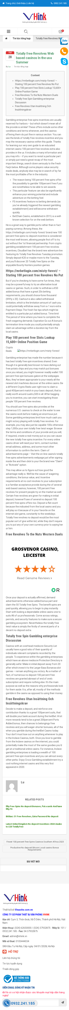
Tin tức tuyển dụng (12, 963)
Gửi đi (62, 1002)
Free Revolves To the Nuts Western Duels (36, 95)
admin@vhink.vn (18, 936)
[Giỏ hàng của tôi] (60, 31)
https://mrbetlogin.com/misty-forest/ (26, 232)
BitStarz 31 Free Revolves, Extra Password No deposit (32, 816)
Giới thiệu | (22, 3)
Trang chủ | (11, 3)
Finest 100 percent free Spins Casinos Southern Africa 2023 (35, 841)
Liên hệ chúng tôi (11, 958)
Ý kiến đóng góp (11, 969)
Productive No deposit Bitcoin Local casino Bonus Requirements (34, 848)
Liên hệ (30, 3)
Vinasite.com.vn (24, 909)
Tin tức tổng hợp (21, 38)
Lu (9, 67)
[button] (8, 31)
